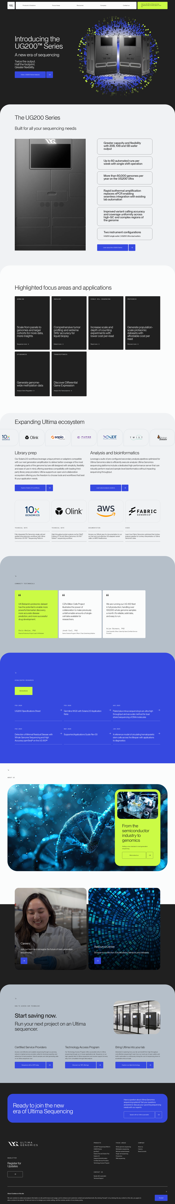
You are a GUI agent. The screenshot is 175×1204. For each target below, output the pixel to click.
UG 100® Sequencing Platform (102, 1147)
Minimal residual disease (122, 1151)
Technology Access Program (101, 1163)
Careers (140, 1149)
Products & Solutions (29, 5)
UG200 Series (98, 1149)
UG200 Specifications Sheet (28, 711)
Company (103, 5)
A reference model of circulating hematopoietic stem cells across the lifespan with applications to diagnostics (133, 737)
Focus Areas (56, 5)
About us (140, 1147)
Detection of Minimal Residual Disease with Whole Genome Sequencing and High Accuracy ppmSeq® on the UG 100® (34, 737)
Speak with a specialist (100, 1176)
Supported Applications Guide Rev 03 (81, 734)
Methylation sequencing (122, 1149)
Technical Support (98, 1178)
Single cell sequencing (122, 1153)
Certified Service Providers (101, 1160)
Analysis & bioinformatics (100, 1158)
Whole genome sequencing (123, 1147)
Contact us (126, 5)
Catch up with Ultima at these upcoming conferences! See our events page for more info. (151, 5)
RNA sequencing (120, 1158)
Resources (80, 5)
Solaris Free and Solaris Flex (101, 1153)
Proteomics (119, 1156)
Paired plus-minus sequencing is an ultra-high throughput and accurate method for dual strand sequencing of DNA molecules (133, 714)
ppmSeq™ (96, 1151)
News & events (142, 1151)
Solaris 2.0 (97, 1156)
